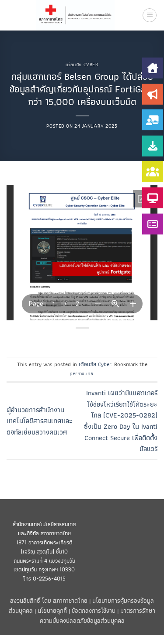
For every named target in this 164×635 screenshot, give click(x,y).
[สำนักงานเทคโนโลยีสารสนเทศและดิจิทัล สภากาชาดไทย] (75, 15)
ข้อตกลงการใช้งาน (93, 610)
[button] (150, 15)
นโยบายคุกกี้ (52, 610)
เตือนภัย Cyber (82, 64)
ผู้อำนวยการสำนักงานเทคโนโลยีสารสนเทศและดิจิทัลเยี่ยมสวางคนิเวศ (40, 421)
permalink (81, 373)
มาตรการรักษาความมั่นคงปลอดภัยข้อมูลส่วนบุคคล (98, 615)
